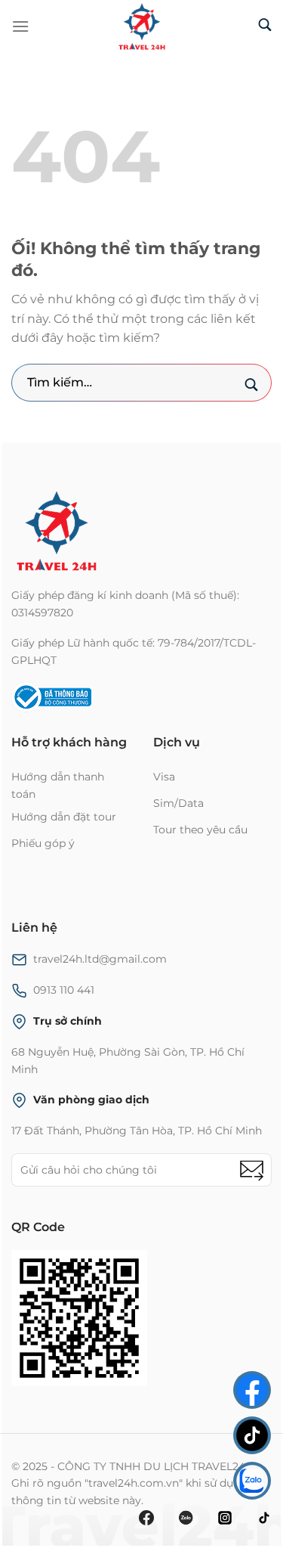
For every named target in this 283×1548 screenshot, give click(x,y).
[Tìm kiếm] (265, 26)
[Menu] (20, 26)
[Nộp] (251, 386)
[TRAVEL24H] (142, 26)
